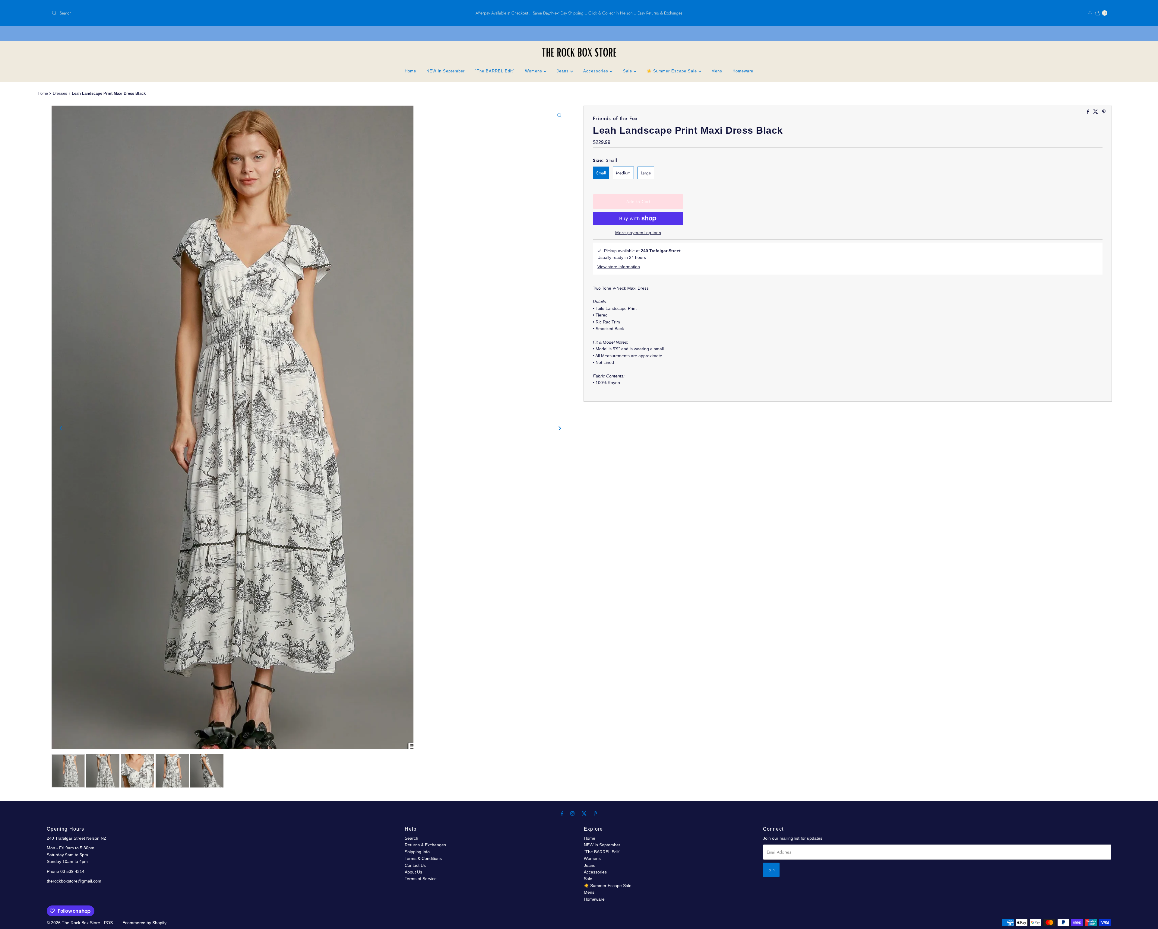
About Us (413, 872)
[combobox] (224, 13)
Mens (716, 71)
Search (411, 838)
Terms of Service (421, 878)
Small (601, 173)
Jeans (563, 71)
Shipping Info (417, 851)
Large (646, 173)
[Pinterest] (595, 813)
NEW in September (445, 71)
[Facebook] (562, 813)
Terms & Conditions (423, 858)
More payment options (638, 232)
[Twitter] (584, 813)
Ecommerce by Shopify (144, 922)
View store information (618, 266)
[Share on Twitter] (1096, 112)
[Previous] (61, 428)
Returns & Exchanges (425, 844)
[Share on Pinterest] (1104, 112)
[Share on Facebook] (1088, 112)
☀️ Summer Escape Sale (672, 71)
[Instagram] (572, 813)
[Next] (559, 428)
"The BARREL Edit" (495, 71)
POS (108, 922)
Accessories (596, 71)
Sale (628, 71)
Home (410, 71)
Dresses (60, 93)
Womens (534, 71)
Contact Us (415, 865)
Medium (623, 173)
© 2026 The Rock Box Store (74, 922)
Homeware (742, 71)
